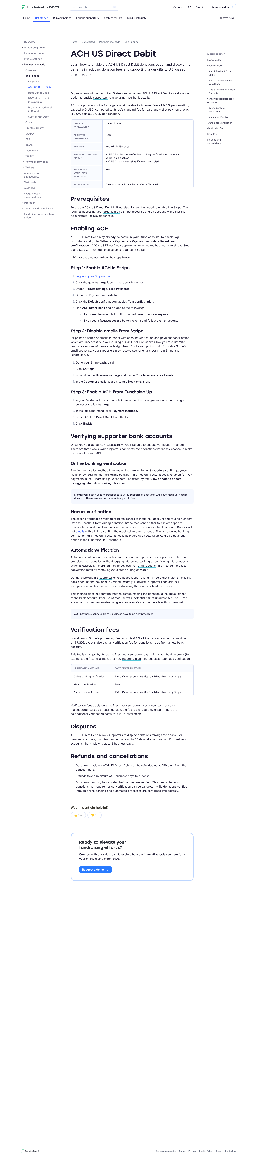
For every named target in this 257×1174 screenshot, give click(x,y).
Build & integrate (137, 17)
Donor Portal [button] (116, 586)
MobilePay (31, 150)
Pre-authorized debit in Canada (40, 109)
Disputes (212, 134)
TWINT (29, 156)
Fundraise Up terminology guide (39, 215)
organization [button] (111, 211)
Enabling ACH (214, 65)
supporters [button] (100, 97)
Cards (29, 122)
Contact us (230, 1151)
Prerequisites (214, 60)
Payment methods (109, 41)
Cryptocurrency (34, 127)
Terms (219, 1151)
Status (182, 1151)
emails (80, 531)
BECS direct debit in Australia (38, 100)
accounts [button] (89, 739)
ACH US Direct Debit (40, 87)
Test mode (30, 182)
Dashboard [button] (118, 479)
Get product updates (166, 1151)
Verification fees (216, 128)
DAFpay (30, 133)
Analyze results (113, 17)
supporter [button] (105, 577)
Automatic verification (220, 122)
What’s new (227, 17)
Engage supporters (87, 17)
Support (178, 6)
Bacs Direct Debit (38, 92)
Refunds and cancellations (214, 141)
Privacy (192, 1151)
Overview (29, 41)
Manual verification (218, 117)
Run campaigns (62, 17)
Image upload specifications (32, 195)
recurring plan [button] (131, 658)
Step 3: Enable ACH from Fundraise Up (221, 91)
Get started (41, 17)
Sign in (200, 6)
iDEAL (29, 144)
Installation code (34, 53)
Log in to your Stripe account (95, 276)
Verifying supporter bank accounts (220, 100)
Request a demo (93, 869)
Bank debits (132, 41)
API (190, 6)
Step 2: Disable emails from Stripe (220, 82)
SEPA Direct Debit (38, 116)
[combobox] (94, 7)
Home (26, 17)
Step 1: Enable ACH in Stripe (220, 73)
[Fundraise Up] (34, 7)
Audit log (29, 187)
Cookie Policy (206, 1151)
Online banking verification (216, 109)
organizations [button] (147, 565)
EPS (27, 139)
